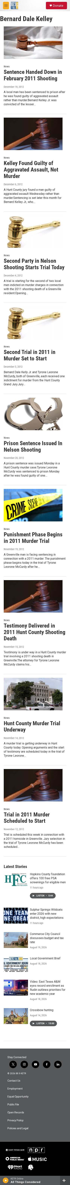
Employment (15, 1088)
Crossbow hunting (41, 1010)
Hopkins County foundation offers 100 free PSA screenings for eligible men (48, 878)
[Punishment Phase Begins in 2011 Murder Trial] (33, 505)
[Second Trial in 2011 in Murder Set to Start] (33, 322)
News (7, 66)
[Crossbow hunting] (16, 1016)
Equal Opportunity (18, 1096)
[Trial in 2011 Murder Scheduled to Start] (33, 785)
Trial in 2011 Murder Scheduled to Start (27, 817)
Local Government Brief (45, 958)
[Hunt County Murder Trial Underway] (33, 694)
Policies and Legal (17, 1128)
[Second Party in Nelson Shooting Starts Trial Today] (33, 231)
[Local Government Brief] (16, 964)
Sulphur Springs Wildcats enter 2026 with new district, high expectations (46, 913)
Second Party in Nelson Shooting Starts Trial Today (34, 264)
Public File (13, 1104)
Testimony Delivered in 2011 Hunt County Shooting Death (34, 632)
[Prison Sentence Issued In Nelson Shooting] (33, 414)
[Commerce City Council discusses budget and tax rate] (16, 940)
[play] (5, 1180)
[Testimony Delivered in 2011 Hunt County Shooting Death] (33, 596)
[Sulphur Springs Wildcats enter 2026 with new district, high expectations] (16, 916)
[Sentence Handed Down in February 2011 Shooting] (33, 42)
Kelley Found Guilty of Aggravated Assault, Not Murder (31, 169)
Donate (58, 5)
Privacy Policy (15, 1120)
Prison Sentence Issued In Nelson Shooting (33, 446)
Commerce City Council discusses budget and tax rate (47, 938)
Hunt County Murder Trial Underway (32, 726)
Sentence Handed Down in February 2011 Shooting (33, 75)
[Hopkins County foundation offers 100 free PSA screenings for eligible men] (16, 880)
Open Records (15, 1112)
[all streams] (65, 1180)
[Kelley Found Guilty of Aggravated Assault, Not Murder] (33, 134)
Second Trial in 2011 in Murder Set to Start (29, 355)
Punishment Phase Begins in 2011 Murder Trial (33, 537)
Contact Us (13, 1080)
